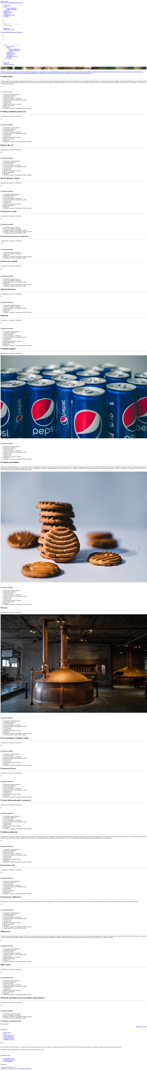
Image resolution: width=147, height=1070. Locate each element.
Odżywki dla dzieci (85, 71)
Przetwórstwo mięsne (75, 71)
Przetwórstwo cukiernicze (47, 73)
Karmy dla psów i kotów (37, 71)
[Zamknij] (1, 42)
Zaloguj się (6, 28)
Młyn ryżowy (62, 73)
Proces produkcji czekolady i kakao (128, 71)
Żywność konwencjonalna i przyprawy (12, 73)
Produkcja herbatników (109, 71)
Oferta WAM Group (8, 1035)
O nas (5, 1034)
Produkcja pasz (4, 71)
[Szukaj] (18, 24)
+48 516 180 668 (8, 1061)
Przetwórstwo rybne (48, 71)
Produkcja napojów (99, 71)
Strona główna (7, 1032)
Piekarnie (92, 71)
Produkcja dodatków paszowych (16, 71)
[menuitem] (7, 5)
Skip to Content (4, 1)
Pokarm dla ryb (27, 71)
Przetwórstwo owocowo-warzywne (61, 71)
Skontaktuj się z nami (9, 29)
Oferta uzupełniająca (9, 1036)
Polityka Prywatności (9, 1038)
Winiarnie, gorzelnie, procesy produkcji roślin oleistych (79, 73)
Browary (117, 71)
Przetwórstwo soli (36, 73)
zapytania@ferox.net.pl (9, 1060)
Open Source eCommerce (25, 1068)
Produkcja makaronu (27, 73)
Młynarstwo (56, 73)
